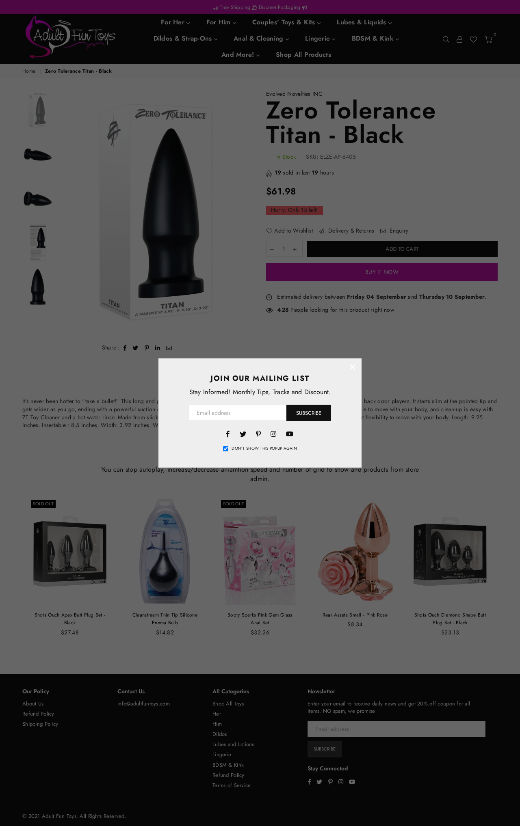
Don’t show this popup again (264, 448)
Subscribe (308, 413)
